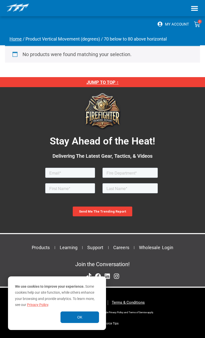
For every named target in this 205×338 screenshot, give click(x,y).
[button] (194, 8)
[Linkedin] (107, 276)
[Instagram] (117, 276)
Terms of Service (138, 312)
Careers (121, 247)
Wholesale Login (156, 247)
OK (79, 317)
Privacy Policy (37, 305)
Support (95, 247)
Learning (69, 247)
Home (16, 39)
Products (41, 247)
